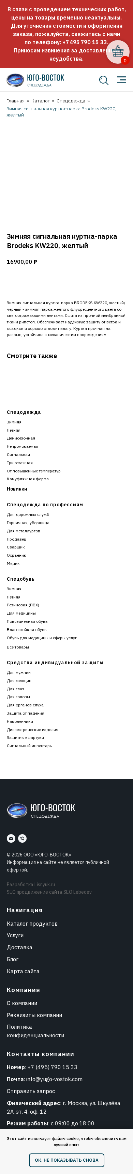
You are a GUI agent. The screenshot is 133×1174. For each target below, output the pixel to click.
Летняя (13, 430)
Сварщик (16, 546)
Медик (13, 563)
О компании (22, 1003)
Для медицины (21, 613)
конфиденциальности (35, 1035)
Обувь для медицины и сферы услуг (42, 637)
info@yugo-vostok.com (54, 1079)
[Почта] (11, 838)
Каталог (40, 101)
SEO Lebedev (77, 892)
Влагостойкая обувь (26, 629)
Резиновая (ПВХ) (23, 604)
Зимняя (14, 421)
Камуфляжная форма (28, 478)
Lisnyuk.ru (44, 884)
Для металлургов (23, 530)
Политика (19, 1026)
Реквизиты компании (34, 1015)
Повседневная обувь (27, 621)
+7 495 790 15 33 (84, 42)
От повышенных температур (34, 470)
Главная (15, 101)
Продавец (16, 539)
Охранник (16, 555)
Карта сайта (23, 971)
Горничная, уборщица (28, 522)
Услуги (15, 935)
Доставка (19, 947)
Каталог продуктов (32, 923)
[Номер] (22, 838)
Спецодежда (71, 101)
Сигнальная (18, 454)
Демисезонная (21, 438)
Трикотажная (20, 462)
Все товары (18, 647)
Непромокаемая (22, 446)
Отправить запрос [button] (31, 1091)
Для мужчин (19, 672)
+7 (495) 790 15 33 (52, 1067)
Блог (12, 959)
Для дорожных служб (28, 514)
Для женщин (19, 680)
